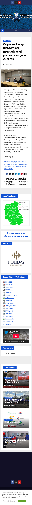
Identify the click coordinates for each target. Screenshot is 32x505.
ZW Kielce (8, 324)
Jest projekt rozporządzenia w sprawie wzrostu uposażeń (21, 181)
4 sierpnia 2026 (11, 385)
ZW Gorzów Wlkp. (11, 295)
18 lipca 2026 (10, 445)
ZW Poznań (9, 287)
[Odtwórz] (5, 342)
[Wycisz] (24, 342)
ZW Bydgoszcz (10, 306)
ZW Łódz (8, 292)
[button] (29, 30)
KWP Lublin (9, 285)
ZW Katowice (9, 311)
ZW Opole (8, 314)
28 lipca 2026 (10, 405)
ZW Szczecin (9, 319)
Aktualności (7, 40)
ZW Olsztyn (9, 290)
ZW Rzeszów (9, 316)
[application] (16, 336)
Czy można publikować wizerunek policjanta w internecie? (10, 181)
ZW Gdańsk (9, 308)
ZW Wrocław (9, 303)
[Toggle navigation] (16, 30)
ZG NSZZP (9, 282)
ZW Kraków (9, 321)
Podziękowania (12, 422)
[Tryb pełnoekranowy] (26, 342)
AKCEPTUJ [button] (22, 501)
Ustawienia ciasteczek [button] (9, 501)
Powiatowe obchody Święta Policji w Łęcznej (15, 442)
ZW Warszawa (9, 298)
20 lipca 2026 (10, 425)
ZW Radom (9, 300)
